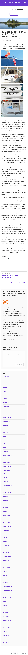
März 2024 (6, 376)
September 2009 (8, 624)
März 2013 (6, 552)
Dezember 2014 (7, 515)
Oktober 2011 (6, 560)
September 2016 (7, 466)
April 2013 (6, 549)
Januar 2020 (6, 410)
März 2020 (6, 406)
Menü (15, 14)
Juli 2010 (5, 605)
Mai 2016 (5, 481)
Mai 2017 (5, 447)
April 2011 (5, 582)
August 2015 (6, 496)
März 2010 (6, 616)
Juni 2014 (5, 537)
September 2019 (7, 417)
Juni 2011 (5, 575)
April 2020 (6, 402)
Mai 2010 (5, 612)
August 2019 (6, 421)
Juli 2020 (5, 398)
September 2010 (7, 597)
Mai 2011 (5, 579)
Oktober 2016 (7, 462)
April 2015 (6, 511)
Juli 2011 (5, 571)
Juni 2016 (5, 477)
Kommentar (19, 364)
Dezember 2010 (7, 586)
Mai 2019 (5, 432)
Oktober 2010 (7, 594)
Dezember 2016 (7, 455)
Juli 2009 (5, 631)
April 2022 (6, 387)
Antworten (6, 342)
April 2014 (6, 541)
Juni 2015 (5, 504)
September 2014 (7, 526)
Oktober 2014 (7, 522)
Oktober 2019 (7, 414)
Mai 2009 (5, 639)
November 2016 (7, 459)
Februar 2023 (6, 380)
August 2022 (6, 384)
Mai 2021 (5, 391)
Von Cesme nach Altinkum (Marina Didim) (9, 275)
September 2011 (7, 564)
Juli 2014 (5, 534)
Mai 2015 (5, 507)
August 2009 (6, 627)
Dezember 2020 (7, 395)
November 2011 (7, 556)
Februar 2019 (6, 444)
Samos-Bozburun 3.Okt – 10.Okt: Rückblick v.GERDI (17, 283)
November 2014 (7, 519)
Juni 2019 (5, 429)
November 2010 (7, 590)
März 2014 (6, 545)
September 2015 (7, 492)
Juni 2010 (5, 609)
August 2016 (6, 470)
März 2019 (6, 440)
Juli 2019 (5, 425)
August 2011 (6, 567)
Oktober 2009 (7, 620)
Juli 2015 (5, 500)
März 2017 (6, 451)
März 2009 (6, 642)
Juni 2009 (6, 635)
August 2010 (6, 601)
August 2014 (6, 530)
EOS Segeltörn (14, 9)
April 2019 (6, 436)
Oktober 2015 (7, 489)
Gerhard (12, 38)
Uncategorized (8, 40)
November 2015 (7, 485)
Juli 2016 (5, 474)
